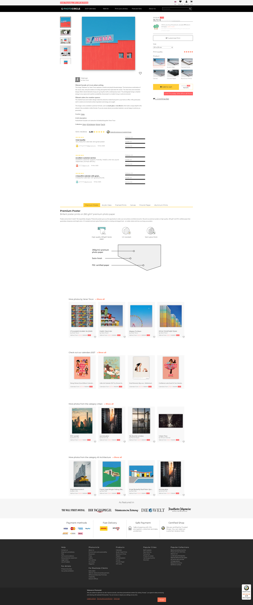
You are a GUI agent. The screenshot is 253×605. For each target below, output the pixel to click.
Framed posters (120, 558)
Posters (118, 556)
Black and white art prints (178, 550)
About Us (91, 550)
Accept (162, 600)
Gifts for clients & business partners (99, 573)
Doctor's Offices (93, 579)
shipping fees (176, 20)
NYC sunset (74, 436)
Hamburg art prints (149, 558)
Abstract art (174, 554)
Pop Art (103, 124)
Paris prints (146, 554)
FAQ (62, 554)
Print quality (157, 52)
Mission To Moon (135, 331)
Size (154, 44)
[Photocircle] (70, 8)
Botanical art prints (176, 563)
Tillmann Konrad (165, 437)
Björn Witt (75, 491)
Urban (84, 124)
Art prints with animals (177, 559)
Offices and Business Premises (98, 575)
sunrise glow (104, 436)
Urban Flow (163, 436)
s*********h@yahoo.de (85, 182)
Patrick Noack (135, 437)
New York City (147, 552)
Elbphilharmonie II (77, 489)
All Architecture (91, 124)
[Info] (155, 60)
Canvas (118, 560)
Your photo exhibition (67, 571)
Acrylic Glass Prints (121, 552)
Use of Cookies (65, 562)
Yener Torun (85, 80)
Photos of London (148, 556)
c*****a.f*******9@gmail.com (87, 146)
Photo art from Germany (178, 552)
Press (90, 556)
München (146, 560)
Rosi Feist (104, 491)
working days (162, 99)
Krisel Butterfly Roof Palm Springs (141, 489)
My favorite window (136, 436)
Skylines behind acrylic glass (179, 557)
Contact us (64, 550)
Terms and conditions (67, 556)
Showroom (92, 554)
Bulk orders (92, 571)
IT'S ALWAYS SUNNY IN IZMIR (81, 331)
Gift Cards (119, 564)
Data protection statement (69, 558)
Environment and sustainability (98, 552)
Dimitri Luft (75, 437)
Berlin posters (147, 550)
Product (156, 56)
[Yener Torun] (77, 79)
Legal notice (64, 560)
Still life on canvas (176, 564)
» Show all (100, 299)
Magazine (91, 564)
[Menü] (250, 585)
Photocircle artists (66, 569)
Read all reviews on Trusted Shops (120, 132)
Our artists (92, 562)
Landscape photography (178, 556)
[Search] (190, 8)
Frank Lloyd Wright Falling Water (112, 489)
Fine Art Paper (120, 562)
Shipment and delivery (67, 552)
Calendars (119, 550)
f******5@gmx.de (84, 165)
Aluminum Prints (121, 554)
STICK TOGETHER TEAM (168, 331)
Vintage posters (175, 561)
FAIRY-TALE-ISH (106, 331)
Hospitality (92, 577)
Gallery (91, 558)
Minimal (98, 124)
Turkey (83, 114)
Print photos (92, 560)
